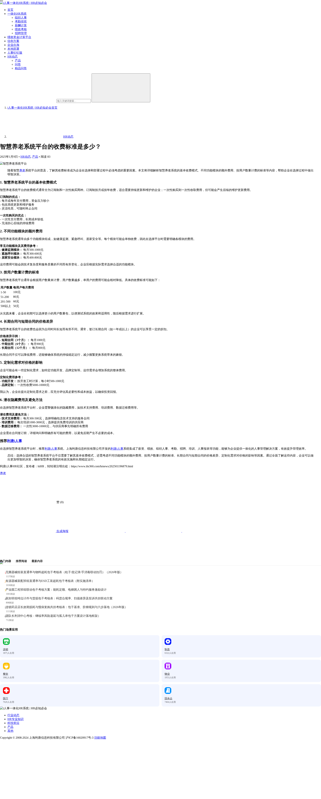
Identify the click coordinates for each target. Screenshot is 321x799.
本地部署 (13, 48)
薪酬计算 (21, 25)
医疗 (5, 698)
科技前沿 (13, 723)
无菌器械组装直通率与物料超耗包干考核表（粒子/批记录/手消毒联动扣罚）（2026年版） (64, 572)
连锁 (5, 649)
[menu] (1, 0)
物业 (167, 674)
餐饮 (5, 674)
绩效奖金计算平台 (19, 37)
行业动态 (13, 715)
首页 (10, 9)
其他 (10, 730)
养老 (22, 170)
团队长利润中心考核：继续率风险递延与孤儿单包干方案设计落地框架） (53, 615)
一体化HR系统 (17, 13)
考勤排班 (21, 21)
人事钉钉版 (14, 52)
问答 (18, 64)
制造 (167, 649)
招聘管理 (21, 33)
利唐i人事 (14, 441)
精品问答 (21, 68)
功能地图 (100, 737)
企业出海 (13, 44)
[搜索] (121, 87)
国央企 (168, 698)
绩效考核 (21, 29)
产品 (18, 60)
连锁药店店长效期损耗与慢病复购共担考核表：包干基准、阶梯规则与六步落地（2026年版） (66, 607)
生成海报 (62, 531)
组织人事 (21, 17)
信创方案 (13, 41)
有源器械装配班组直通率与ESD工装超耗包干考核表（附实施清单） (50, 580)
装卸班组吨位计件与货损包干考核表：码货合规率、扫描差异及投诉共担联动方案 (59, 598)
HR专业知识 (15, 719)
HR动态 (12, 56)
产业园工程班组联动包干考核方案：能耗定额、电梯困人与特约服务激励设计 (56, 589)
